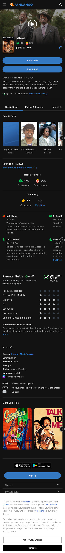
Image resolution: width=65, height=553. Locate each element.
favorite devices (37, 93)
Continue (32, 548)
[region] (32, 523)
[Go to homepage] (21, 5)
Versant (26, 502)
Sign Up (32, 475)
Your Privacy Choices (32, 540)
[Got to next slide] (62, 138)
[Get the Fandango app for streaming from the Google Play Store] (41, 465)
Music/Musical (27, 354)
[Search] (61, 5)
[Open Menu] (4, 4)
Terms (6, 505)
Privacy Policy (51, 505)
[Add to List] (60, 47)
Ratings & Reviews (34, 107)
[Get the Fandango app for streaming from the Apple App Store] (22, 465)
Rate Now (40, 205)
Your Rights (39, 511)
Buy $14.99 (32, 69)
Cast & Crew (11, 107)
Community (25, 205)
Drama (14, 354)
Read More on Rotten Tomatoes (18, 167)
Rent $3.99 (32, 60)
